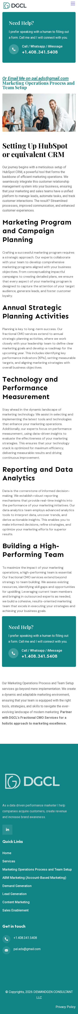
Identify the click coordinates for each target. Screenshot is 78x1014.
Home (6, 853)
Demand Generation (17, 886)
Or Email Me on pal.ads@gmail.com (35, 78)
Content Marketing (16, 902)
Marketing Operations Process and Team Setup (37, 869)
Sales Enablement (15, 910)
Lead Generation (14, 894)
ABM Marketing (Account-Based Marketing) (34, 878)
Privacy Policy (66, 1007)
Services (8, 861)
